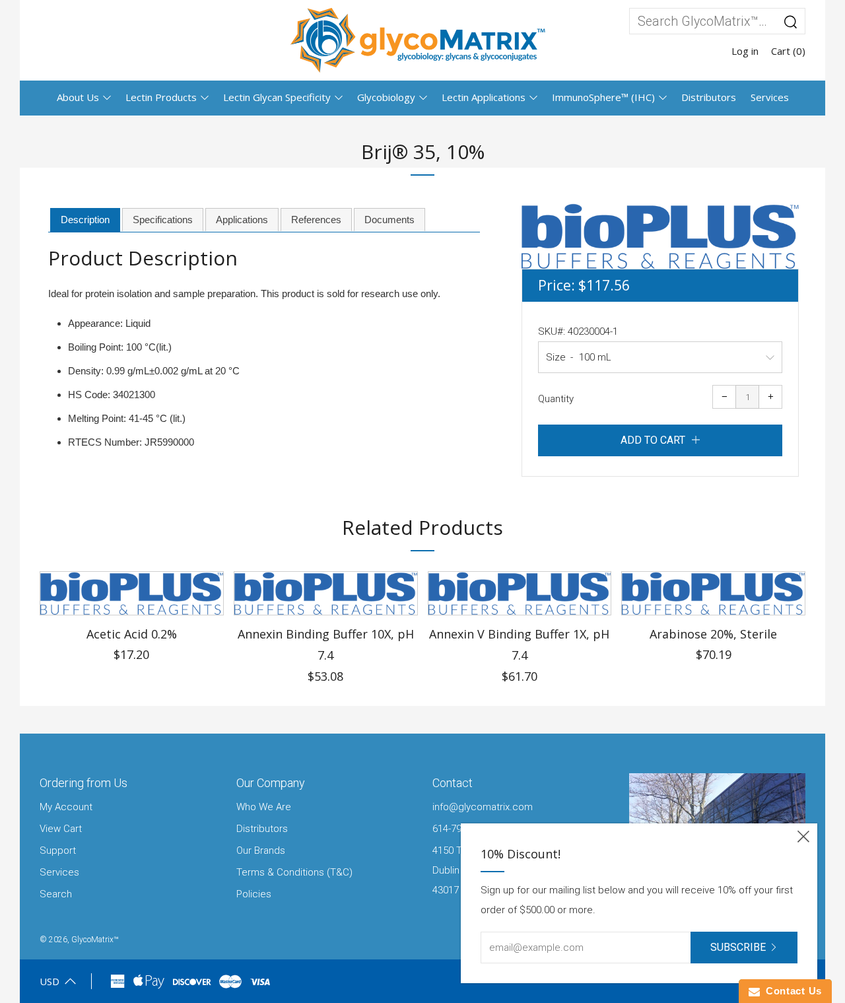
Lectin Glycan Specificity (277, 97)
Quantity (556, 399)
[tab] (85, 220)
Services (770, 97)
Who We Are (263, 807)
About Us (78, 97)
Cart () (788, 50)
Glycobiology (386, 97)
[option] (660, 236)
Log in (745, 50)
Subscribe (738, 947)
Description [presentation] (85, 219)
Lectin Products (161, 97)
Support (58, 850)
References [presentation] (316, 219)
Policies (253, 894)
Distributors (708, 97)
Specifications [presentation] (163, 219)
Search (56, 894)
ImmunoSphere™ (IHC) (603, 97)
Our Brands (260, 850)
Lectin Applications (483, 97)
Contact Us (791, 990)
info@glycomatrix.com (482, 807)
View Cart (61, 829)
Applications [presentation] (242, 219)
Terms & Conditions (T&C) (294, 872)
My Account (66, 807)
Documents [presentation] (389, 219)
